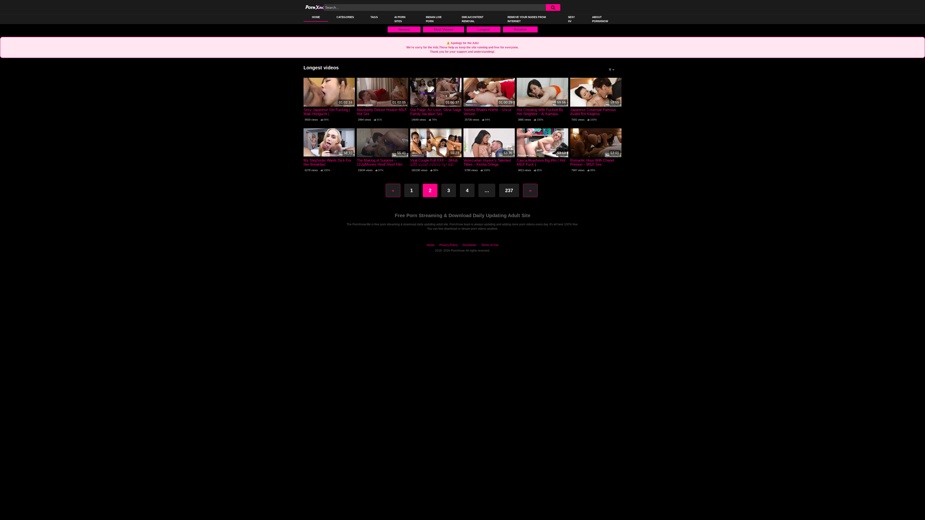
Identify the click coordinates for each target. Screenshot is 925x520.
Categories (345, 17)
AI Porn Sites (399, 19)
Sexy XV (571, 19)
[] (553, 7)
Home (316, 17)
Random (520, 29)
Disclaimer (469, 245)
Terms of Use (489, 245)
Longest (483, 29)
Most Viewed (443, 29)
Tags (374, 17)
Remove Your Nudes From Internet (527, 19)
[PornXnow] (322, 7)
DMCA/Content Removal (472, 19)
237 (509, 190)
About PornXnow (600, 19)
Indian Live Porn (434, 19)
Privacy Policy (448, 245)
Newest (404, 29)
